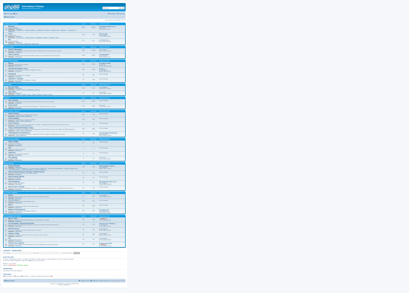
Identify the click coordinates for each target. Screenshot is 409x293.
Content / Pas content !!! (16, 243)
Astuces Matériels (14, 181)
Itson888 (103, 195)
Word (18, 89)
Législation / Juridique (15, 78)
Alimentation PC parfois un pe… (108, 181)
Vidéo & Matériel (13, 118)
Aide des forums (13, 228)
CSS (9, 148)
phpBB (59, 283)
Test (9, 238)
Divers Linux (20, 37)
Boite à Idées (12, 218)
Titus (102, 105)
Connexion (6, 250)
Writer (25, 94)
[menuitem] (15, 13)
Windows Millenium (31, 30)
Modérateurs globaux (22, 265)
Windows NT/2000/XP (44, 30)
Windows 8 (72, 30)
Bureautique (7, 84)
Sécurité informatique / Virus (17, 68)
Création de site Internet (11, 139)
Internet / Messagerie (15, 49)
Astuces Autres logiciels (16, 176)
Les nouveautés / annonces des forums (21, 223)
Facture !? (102, 68)
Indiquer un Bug (13, 233)
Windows (11, 26)
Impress (40, 94)
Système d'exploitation (11, 24)
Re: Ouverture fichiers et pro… (107, 26)
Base (46, 94)
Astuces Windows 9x (23, 168)
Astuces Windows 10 (40, 169)
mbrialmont (104, 40)
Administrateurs (12, 265)
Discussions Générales (11, 192)
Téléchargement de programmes (19, 132)
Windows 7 (64, 30)
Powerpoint (31, 89)
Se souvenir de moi (66, 253)
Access (38, 89)
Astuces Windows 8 (28, 169)
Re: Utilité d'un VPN (104, 63)
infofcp (17, 116)
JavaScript (11, 152)
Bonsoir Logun (103, 34)
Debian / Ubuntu (30, 37)
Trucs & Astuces (13, 123)
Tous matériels (13, 100)
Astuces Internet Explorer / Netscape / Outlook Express (26, 172)
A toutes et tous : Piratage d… (107, 223)
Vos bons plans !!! (14, 200)
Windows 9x (20, 30)
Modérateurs (18, 29)
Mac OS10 (35, 43)
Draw (51, 94)
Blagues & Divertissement (16, 209)
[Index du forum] (13, 7)
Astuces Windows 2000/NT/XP (39, 168)
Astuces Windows (14, 166)
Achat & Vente (12, 105)
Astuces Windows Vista (71, 168)
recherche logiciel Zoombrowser (108, 133)
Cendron (22, 116)
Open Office (12, 92)
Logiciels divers (9, 47)
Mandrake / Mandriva (42, 37)
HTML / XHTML (13, 141)
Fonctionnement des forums (12, 216)
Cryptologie (12, 74)
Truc (51, 276)
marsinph (103, 35)
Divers (19, 94)
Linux (10, 33)
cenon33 (103, 49)
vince (102, 92)
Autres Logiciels (13, 54)
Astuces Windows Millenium (56, 168)
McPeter (103, 218)
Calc (30, 94)
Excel (24, 89)
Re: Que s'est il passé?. (105, 243)
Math (34, 94)
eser (102, 27)
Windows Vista (55, 30)
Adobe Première (13, 113)
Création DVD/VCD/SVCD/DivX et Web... (21, 128)
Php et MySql (12, 157)
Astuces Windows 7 (15, 169)
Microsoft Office (13, 87)
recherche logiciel (104, 54)
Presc (102, 157)
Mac (9, 40)
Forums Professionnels (11, 60)
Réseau (10, 63)
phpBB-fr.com (67, 284)
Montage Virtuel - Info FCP (12, 111)
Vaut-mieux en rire (104, 209)
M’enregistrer (17, 250)
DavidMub (103, 87)
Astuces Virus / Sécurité (16, 187)
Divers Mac (20, 43)
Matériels (7, 98)
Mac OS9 (28, 43)
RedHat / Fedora (54, 37)
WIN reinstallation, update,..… (107, 166)
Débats (10, 195)
